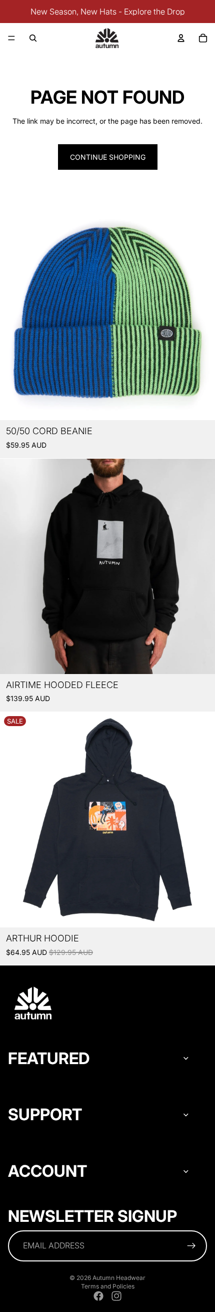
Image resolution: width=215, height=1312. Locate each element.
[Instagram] (116, 1296)
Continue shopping (108, 157)
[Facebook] (98, 1296)
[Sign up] (191, 1245)
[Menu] (11, 38)
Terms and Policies (107, 1286)
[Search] (33, 38)
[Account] (181, 38)
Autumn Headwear (119, 1277)
